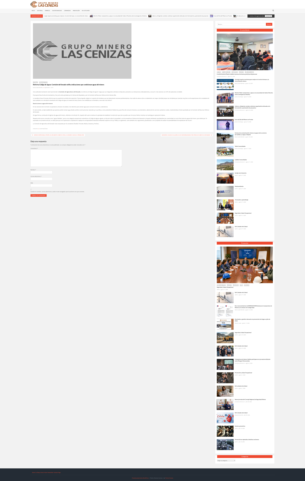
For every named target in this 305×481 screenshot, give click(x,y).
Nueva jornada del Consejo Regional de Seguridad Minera (250, 399)
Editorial (40, 10)
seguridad (246, 285)
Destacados (235, 72)
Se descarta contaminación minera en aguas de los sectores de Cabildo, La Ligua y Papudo (233, 16)
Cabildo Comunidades (241, 159)
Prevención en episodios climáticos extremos (247, 439)
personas (241, 72)
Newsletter (50, 472)
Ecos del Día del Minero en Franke (195, 16)
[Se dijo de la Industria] (225, 178)
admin (236, 175)
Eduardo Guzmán (239, 415)
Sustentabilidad (57, 10)
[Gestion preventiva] (225, 431)
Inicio (33, 10)
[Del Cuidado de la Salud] (225, 231)
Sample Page (57, 472)
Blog (38, 472)
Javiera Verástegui (239, 96)
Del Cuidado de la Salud (241, 226)
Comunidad (67, 10)
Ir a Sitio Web (86, 10)
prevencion (236, 285)
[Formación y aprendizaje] (225, 204)
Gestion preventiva (240, 426)
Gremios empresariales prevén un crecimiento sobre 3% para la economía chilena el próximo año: (59, 135)
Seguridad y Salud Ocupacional (243, 213)
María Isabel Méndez (38, 87)
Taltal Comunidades (240, 146)
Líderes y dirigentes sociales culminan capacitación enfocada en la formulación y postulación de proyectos (152, 16)
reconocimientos (249, 72)
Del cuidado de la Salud (241, 386)
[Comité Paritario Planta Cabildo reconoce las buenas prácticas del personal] (245, 51)
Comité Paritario (226, 72)
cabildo (219, 72)
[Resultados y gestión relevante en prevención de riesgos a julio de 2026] (225, 324)
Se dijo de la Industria (240, 173)
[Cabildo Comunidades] (225, 164)
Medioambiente (239, 186)
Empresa (47, 10)
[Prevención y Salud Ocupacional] (225, 377)
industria (35, 82)
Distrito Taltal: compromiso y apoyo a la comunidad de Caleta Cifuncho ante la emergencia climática (92, 16)
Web (31, 183)
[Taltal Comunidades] (225, 151)
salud (241, 285)
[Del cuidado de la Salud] (225, 391)
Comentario (34, 148)
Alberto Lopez (238, 323)
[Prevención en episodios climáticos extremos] (225, 444)
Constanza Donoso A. (222, 76)
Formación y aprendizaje (241, 199)
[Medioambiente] (225, 191)
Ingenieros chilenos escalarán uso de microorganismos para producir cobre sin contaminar (186, 135)
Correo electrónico (36, 176)
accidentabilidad (221, 285)
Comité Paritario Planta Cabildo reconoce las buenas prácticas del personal (237, 74)
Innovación (76, 10)
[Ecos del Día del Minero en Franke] (183, 16)
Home (45, 472)
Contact (42, 472)
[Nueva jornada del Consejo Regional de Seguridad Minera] (225, 404)
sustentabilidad (43, 82)
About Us (34, 472)
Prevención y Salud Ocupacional (243, 372)
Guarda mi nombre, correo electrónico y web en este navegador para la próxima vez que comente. (57, 191)
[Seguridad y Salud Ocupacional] (225, 218)
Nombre (33, 170)
